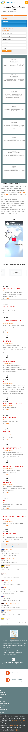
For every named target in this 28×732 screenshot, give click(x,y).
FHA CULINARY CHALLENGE (13, 403)
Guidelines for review (5, 712)
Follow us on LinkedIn (16, 679)
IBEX (5, 573)
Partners (2, 695)
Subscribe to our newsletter (14, 662)
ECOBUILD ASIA (8, 549)
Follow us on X (14, 672)
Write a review (3, 709)
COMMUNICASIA (9, 361)
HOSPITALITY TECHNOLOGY (13, 466)
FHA (4, 381)
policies (6, 194)
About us (2, 692)
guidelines (22, 192)
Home (1, 690)
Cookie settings (13, 725)
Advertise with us (4, 703)
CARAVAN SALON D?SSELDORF (11, 603)
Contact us (3, 694)
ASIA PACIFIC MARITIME (11, 288)
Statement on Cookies (18, 720)
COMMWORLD (7, 610)
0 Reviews (7, 298)
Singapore (5, 290)
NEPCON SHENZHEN (9, 558)
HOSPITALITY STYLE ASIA (12, 448)
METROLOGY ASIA (9, 533)
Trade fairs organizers (5, 701)
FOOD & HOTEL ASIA (10, 417)
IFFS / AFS (6, 500)
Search (2, 707)
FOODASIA (7, 432)
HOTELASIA (7, 482)
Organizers (6, 25)
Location (5, 21)
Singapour (11, 290)
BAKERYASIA (7, 341)
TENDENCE (7, 565)
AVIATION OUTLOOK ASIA (12, 321)
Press (1, 697)
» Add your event (5, 30)
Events (5, 18)
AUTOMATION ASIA (9, 306)
